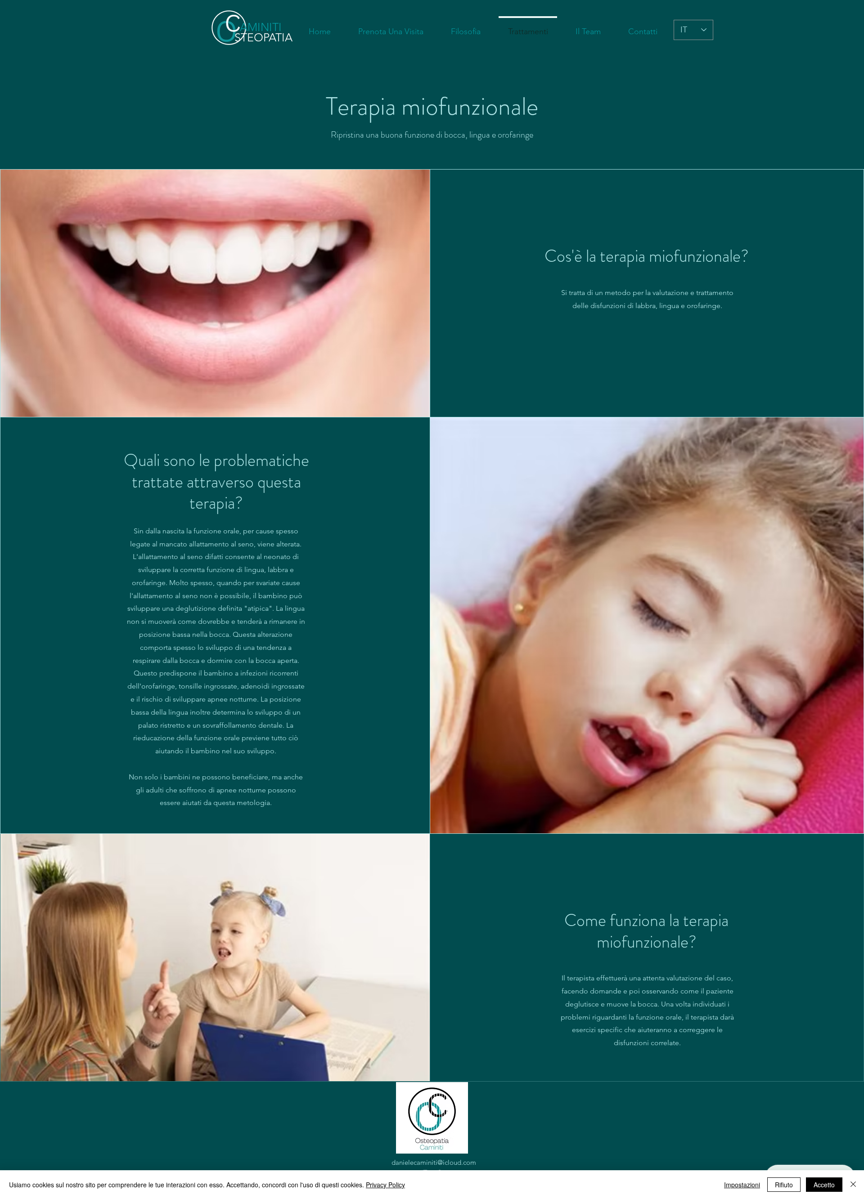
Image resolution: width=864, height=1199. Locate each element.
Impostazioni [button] (742, 1184)
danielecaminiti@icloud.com (434, 1162)
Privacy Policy (385, 1184)
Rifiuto (784, 1184)
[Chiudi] (853, 1184)
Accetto (824, 1184)
